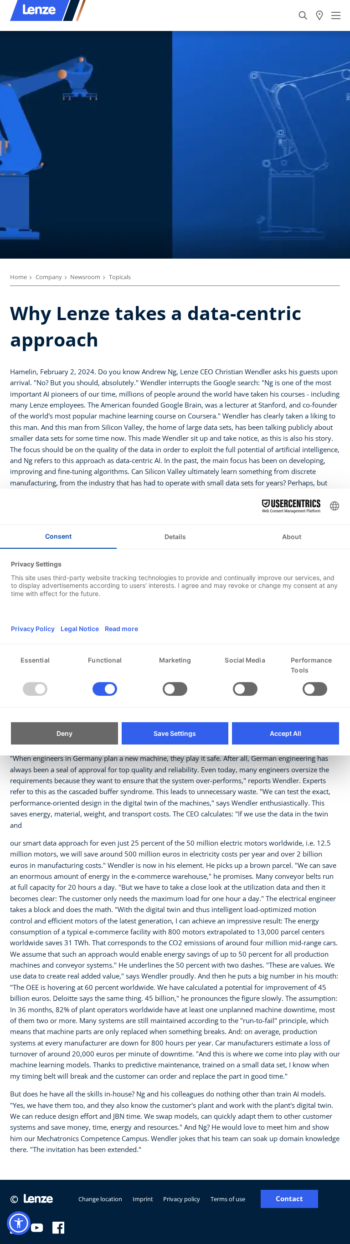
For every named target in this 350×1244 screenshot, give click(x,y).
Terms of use (228, 1199)
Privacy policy (181, 1199)
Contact (289, 1198)
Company (49, 277)
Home (18, 277)
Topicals (120, 277)
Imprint (143, 1199)
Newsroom (85, 277)
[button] (18, 1223)
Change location (100, 1199)
